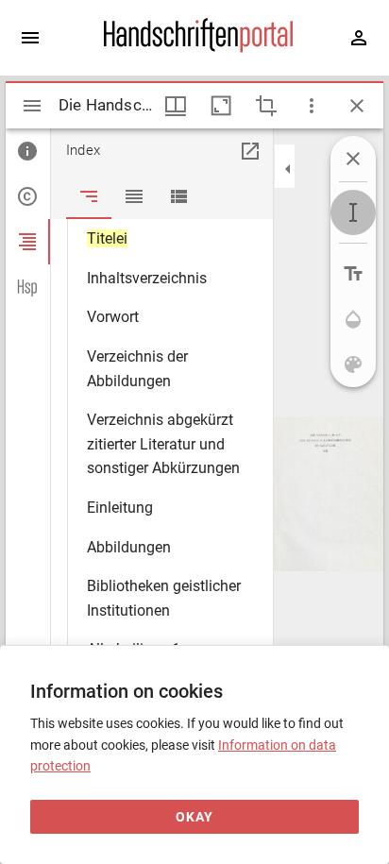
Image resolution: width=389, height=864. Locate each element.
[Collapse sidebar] (288, 169)
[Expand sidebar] (30, 37)
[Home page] (198, 48)
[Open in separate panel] (250, 151)
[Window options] (311, 105)
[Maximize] (221, 105)
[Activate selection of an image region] (266, 105)
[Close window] (357, 105)
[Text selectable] (353, 212)
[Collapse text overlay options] (353, 158)
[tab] (28, 151)
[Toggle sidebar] (32, 105)
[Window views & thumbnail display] (175, 105)
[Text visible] (353, 273)
